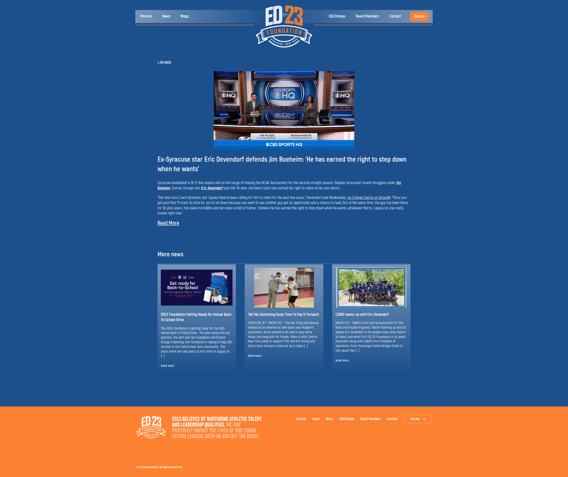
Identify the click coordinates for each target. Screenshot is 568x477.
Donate (419, 16)
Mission (146, 16)
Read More (168, 223)
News (166, 16)
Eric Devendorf (212, 188)
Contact (395, 16)
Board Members (367, 16)
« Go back (164, 62)
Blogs (185, 16)
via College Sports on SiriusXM (369, 198)
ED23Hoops (337, 16)
